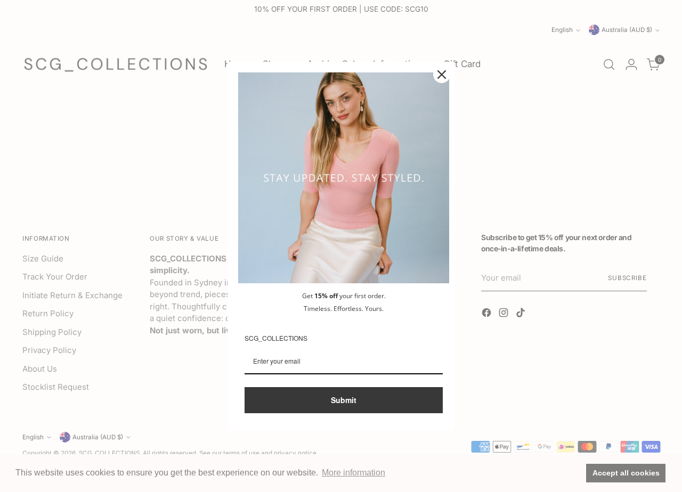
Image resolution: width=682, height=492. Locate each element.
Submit (343, 400)
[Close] (441, 74)
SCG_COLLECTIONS (276, 337)
